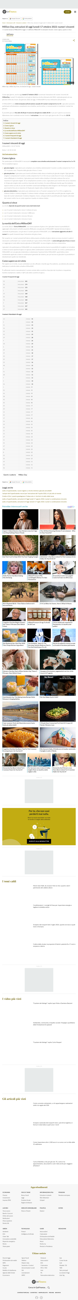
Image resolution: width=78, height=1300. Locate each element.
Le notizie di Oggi (64, 1273)
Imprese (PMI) (7, 1200)
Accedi (68, 12)
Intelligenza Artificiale (27, 1234)
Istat (42, 1270)
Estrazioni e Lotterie (21, 22)
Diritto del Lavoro (8, 1216)
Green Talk (6, 1236)
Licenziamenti (26, 1273)
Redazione (62, 1228)
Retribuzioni (6, 1218)
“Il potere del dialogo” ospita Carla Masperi (47, 1042)
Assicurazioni (43, 1231)
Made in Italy (25, 1263)
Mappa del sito (43, 1292)
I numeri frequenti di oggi (13, 135)
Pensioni (61, 1192)
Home (3, 22)
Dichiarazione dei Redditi (47, 1236)
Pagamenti (6, 1265)
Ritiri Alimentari (44, 1198)
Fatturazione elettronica (47, 1275)
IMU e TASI (44, 1268)
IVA (23, 1270)
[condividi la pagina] (74, 40)
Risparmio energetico (9, 1241)
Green (5, 1228)
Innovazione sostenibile (9, 1239)
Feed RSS (51, 1292)
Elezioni (42, 1211)
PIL (41, 1273)
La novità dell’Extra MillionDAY (15, 130)
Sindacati (43, 1258)
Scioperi (42, 1200)
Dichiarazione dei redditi (10, 1260)
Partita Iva (43, 1244)
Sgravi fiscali (25, 1258)
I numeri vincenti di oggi (12, 123)
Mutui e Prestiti (25, 1211)
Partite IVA (6, 1223)
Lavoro (5, 1208)
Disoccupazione (7, 1221)
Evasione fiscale (25, 1200)
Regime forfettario (26, 1202)
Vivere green (6, 1246)
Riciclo (4, 1244)
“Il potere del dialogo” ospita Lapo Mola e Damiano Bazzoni (52, 1003)
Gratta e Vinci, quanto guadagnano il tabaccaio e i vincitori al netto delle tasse (28, 496)
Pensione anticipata (64, 1195)
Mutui (41, 1241)
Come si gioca (9, 125)
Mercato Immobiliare (29, 1208)
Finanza (5, 1195)
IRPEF (23, 1275)
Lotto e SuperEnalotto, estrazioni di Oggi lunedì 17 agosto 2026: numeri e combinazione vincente (34, 499)
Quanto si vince (10, 128)
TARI (60, 1268)
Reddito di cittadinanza (9, 1270)
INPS (4, 1263)
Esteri (60, 1208)
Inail (60, 1263)
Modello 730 (63, 1265)
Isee (60, 1258)
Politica (43, 1208)
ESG (4, 1234)
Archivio (58, 1292)
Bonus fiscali (25, 1195)
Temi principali (63, 1270)
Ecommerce (6, 1275)
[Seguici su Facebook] (36, 1297)
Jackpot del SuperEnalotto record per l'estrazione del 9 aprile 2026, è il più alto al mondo (31, 493)
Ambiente (5, 1231)
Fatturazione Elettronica (47, 1239)
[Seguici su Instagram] (41, 1297)
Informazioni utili (11, 22)
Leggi (22, 1198)
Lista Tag (61, 1275)
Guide (42, 1228)
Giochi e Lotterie (9, 475)
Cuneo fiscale (63, 1260)
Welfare (24, 1260)
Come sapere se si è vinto (13, 133)
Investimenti (6, 1198)
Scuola (5, 1268)
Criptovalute (43, 1234)
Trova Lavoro (6, 1211)
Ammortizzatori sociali (28, 1268)
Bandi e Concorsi (8, 1213)
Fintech (23, 1231)
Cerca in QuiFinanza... (37, 1288)
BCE (42, 1263)
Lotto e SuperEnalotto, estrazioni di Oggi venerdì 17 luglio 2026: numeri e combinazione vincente (34, 502)
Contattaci (33, 1292)
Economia (6, 1192)
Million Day (22, 475)
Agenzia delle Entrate (9, 1273)
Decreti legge (6, 1258)
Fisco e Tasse (25, 1192)
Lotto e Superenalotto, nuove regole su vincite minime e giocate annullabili (27, 491)
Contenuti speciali (23, 1292)
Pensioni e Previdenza (46, 1246)
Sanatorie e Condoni (27, 1265)
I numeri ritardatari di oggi (13, 138)
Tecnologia (25, 1228)
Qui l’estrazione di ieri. (9, 154)
